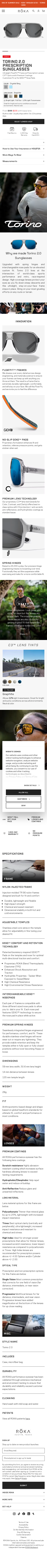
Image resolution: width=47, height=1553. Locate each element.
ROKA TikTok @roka (19, 1513)
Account (38, 11)
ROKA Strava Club (33, 1513)
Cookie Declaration (23, 1534)
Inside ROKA (8, 1492)
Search (33, 11)
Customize (22, 799)
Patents (23, 1537)
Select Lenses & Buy (23, 121)
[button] (23, 1492)
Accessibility (23, 1525)
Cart (43, 11)
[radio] (6, 87)
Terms (17, 1478)
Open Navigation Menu (3, 11)
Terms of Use (23, 1522)
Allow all (23, 792)
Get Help (6, 1506)
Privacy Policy (23, 1527)
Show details (30, 785)
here (28, 1418)
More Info (7, 1499)
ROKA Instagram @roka (14, 1513)
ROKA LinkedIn (28, 1513)
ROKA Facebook (23, 1513)
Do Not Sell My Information (23, 1529)
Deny (23, 805)
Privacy (24, 1478)
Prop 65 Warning (23, 1532)
